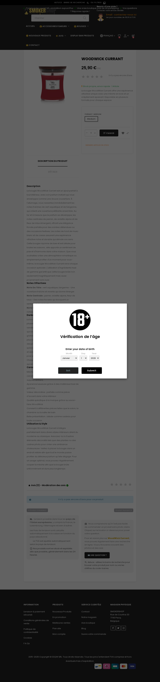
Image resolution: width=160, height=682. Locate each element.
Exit (68, 370)
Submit (91, 370)
